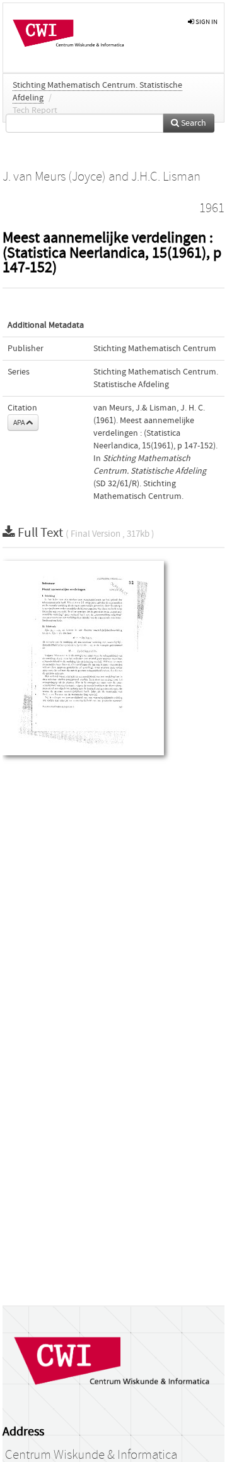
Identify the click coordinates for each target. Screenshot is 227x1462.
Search (192, 123)
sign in (206, 22)
